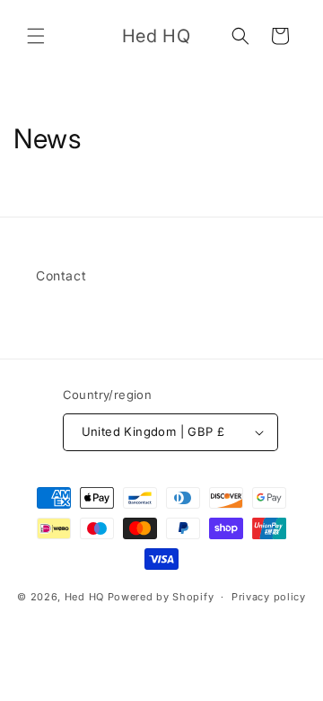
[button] (36, 36)
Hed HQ (84, 596)
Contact (61, 275)
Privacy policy (268, 596)
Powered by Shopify (161, 596)
